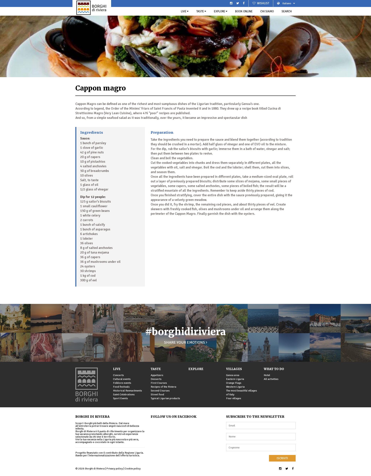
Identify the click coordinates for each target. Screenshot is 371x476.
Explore (220, 11)
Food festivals (121, 386)
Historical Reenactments (127, 390)
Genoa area (232, 375)
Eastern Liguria (235, 379)
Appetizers (157, 375)
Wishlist (262, 3)
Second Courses (160, 390)
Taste (200, 11)
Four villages (233, 398)
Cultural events (122, 379)
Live (184, 11)
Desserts (156, 379)
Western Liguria (235, 386)
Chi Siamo (267, 11)
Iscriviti (282, 458)
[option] (185, 38)
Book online (244, 11)
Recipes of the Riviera (163, 386)
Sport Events (120, 398)
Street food (157, 394)
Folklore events (122, 383)
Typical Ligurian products (165, 398)
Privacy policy (114, 468)
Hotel (267, 375)
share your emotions (185, 342)
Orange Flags (233, 383)
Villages (234, 369)
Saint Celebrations (124, 394)
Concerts (118, 375)
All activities (271, 379)
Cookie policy (133, 468)
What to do (274, 369)
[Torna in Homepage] (91, 7)
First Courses (159, 383)
